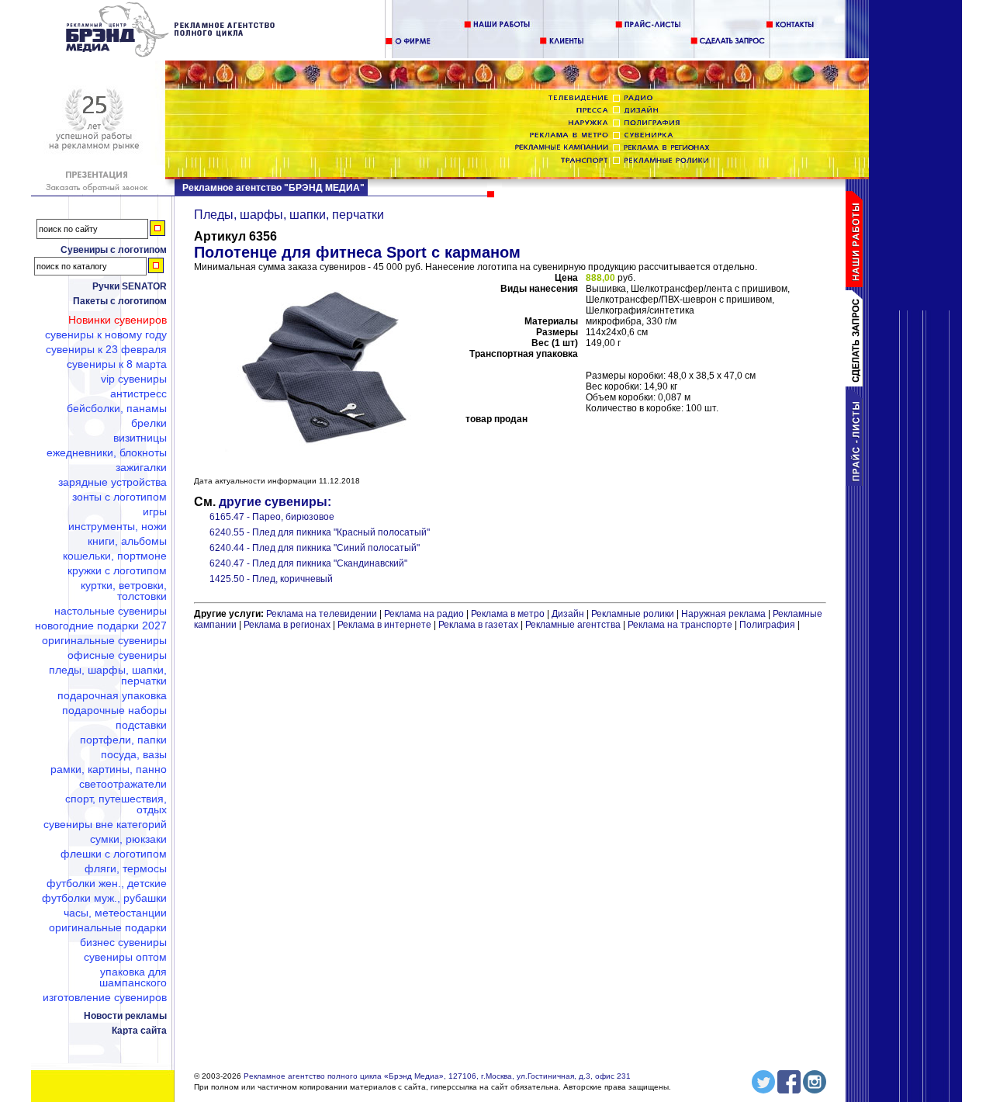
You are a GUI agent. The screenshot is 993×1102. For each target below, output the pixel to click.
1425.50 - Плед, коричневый (271, 579)
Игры (155, 511)
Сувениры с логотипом (114, 249)
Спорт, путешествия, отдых (116, 804)
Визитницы (140, 437)
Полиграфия (767, 624)
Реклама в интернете (384, 624)
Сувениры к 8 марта (117, 364)
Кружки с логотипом (117, 570)
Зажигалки (141, 467)
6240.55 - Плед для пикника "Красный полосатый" (319, 532)
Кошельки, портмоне (115, 555)
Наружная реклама (723, 613)
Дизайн (568, 613)
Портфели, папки (123, 739)
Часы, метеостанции (115, 912)
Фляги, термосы (126, 868)
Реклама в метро (508, 613)
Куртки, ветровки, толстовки (124, 590)
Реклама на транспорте (680, 624)
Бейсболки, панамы (117, 408)
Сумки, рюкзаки (128, 838)
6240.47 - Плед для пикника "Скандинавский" (308, 563)
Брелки (149, 423)
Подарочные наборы (114, 710)
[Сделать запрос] (857, 383)
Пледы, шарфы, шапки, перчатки (108, 675)
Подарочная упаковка (112, 695)
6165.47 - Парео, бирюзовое (271, 516)
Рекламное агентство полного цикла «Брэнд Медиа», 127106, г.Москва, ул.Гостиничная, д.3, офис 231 (437, 1076)
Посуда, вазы (134, 754)
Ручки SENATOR (129, 286)
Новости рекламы (125, 1015)
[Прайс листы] (857, 482)
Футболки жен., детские (107, 883)
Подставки (141, 724)
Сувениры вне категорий (105, 824)
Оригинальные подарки (108, 927)
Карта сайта (139, 1030)
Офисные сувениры (117, 655)
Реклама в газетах (479, 624)
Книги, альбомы (127, 540)
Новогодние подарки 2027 (101, 625)
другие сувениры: (275, 501)
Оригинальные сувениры (104, 640)
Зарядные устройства (112, 481)
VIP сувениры (134, 378)
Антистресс (138, 393)
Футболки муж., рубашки (104, 897)
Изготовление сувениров (105, 997)
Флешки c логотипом (114, 853)
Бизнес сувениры (123, 942)
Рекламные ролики (632, 613)
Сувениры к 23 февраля (106, 349)
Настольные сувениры (110, 610)
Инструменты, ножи (117, 526)
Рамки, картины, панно (108, 769)
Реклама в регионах (287, 624)
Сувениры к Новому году (106, 334)
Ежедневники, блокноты (107, 452)
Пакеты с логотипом (120, 301)
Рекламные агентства (574, 624)
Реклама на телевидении (321, 613)
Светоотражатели (123, 783)
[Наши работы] (857, 284)
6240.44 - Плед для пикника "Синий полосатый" (314, 547)
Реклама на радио (424, 613)
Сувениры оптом (125, 956)
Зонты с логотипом (119, 496)
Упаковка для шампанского (133, 977)
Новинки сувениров (117, 319)
